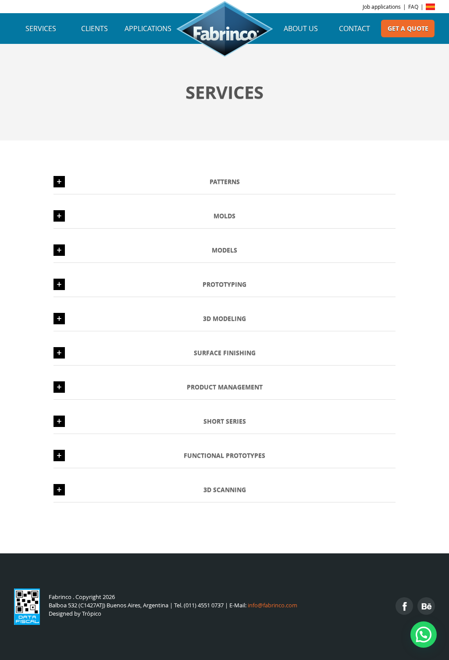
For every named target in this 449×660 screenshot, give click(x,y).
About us (301, 28)
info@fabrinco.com (272, 605)
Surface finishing (225, 352)
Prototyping (224, 284)
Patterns (225, 181)
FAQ (413, 6)
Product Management (225, 387)
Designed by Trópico (75, 613)
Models (224, 250)
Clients (94, 28)
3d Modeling (224, 318)
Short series (224, 421)
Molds (224, 216)
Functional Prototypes (224, 455)
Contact (354, 28)
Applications (148, 28)
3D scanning (224, 489)
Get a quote (408, 28)
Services (40, 28)
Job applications (382, 6)
